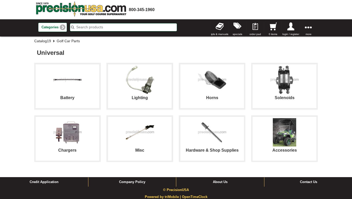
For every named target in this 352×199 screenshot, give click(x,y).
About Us (220, 182)
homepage (81, 9)
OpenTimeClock (194, 197)
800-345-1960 (142, 9)
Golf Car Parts (68, 41)
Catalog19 (42, 41)
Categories (49, 27)
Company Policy (132, 182)
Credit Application (44, 182)
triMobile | (173, 197)
